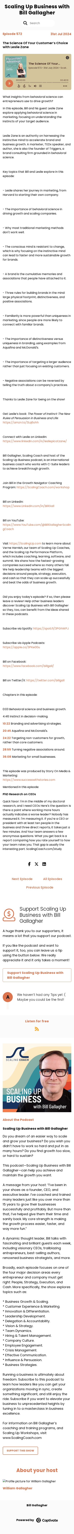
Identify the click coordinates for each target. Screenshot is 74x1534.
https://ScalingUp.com (25, 543)
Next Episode (22, 879)
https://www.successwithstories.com (29, 780)
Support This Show (20, 1450)
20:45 (7, 731)
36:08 (7, 757)
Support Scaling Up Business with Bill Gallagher (35, 975)
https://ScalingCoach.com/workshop (43, 487)
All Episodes (52, 879)
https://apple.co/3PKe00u (21, 647)
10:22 (6, 724)
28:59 (7, 749)
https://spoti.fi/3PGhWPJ (51, 628)
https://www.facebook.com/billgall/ (28, 666)
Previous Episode (39, 887)
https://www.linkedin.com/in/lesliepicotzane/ (35, 441)
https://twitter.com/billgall (45, 680)
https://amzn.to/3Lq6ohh (21, 422)
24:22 (7, 738)
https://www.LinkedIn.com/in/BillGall (28, 506)
